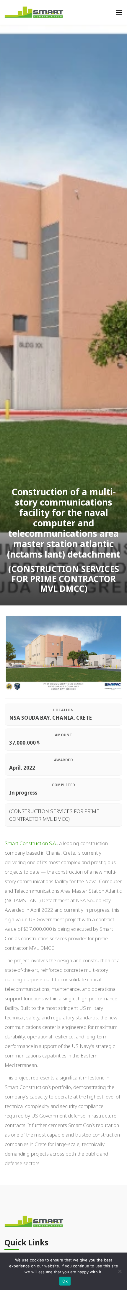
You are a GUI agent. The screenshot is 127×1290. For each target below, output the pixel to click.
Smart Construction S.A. (31, 843)
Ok (65, 1281)
